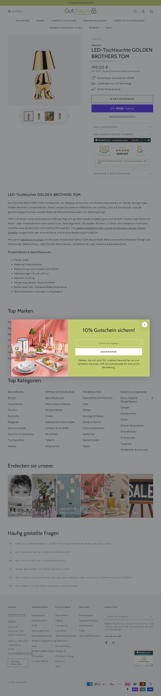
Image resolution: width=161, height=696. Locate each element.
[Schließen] (144, 324)
